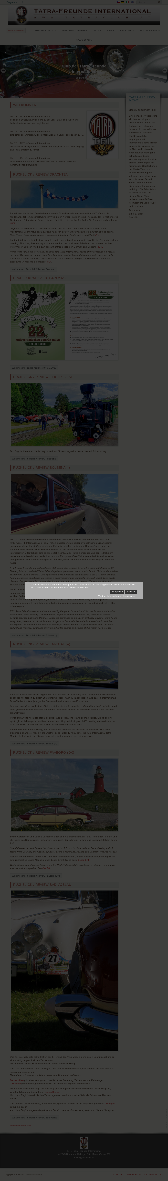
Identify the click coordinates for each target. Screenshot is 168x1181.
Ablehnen (131, 591)
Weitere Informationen (109, 596)
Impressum (129, 596)
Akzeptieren (117, 591)
